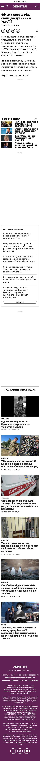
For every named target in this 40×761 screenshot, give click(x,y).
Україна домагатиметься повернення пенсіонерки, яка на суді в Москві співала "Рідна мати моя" (19, 547)
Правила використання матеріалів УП (20, 678)
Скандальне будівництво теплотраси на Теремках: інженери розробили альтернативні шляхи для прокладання (15, 292)
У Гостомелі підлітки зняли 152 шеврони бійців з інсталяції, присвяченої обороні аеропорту (19, 259)
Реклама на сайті (8, 675)
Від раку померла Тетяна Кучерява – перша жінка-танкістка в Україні (15, 424)
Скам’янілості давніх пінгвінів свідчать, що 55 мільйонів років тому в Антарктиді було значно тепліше (19, 589)
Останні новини (13, 229)
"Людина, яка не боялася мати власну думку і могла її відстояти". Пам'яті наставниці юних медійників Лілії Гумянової (19, 631)
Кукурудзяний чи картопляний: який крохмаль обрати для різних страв (19, 279)
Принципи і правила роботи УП (14, 680)
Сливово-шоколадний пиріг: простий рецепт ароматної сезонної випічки (17, 236)
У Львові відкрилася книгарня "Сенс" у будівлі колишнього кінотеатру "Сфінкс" (17, 269)
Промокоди (33, 680)
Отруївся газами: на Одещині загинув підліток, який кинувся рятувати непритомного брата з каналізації (18, 247)
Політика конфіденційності (28, 675)
